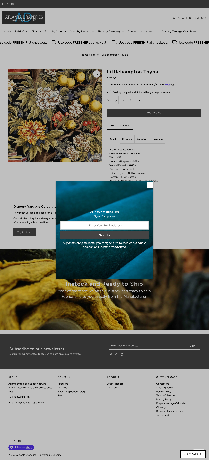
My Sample (194, 454)
